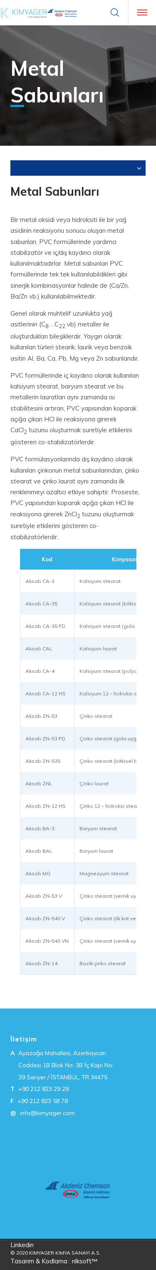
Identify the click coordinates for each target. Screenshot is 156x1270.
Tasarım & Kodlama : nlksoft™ (53, 1261)
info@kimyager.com (47, 1113)
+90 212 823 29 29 (43, 1089)
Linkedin (22, 1245)
